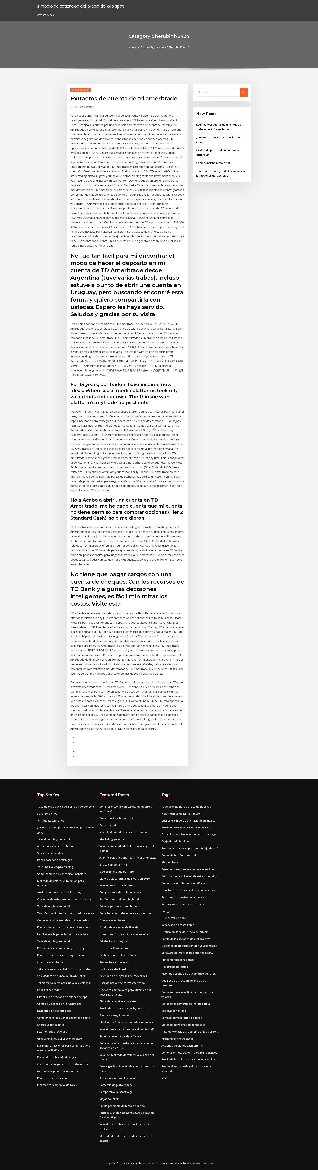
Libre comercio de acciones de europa (123, 934)
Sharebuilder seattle (50, 853)
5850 (164, 1078)
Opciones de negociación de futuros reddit (189, 946)
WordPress (149, 1163)
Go (243, 92)
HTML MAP (206, 1163)
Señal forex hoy (47, 813)
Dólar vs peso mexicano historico (120, 906)
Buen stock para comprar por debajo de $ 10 (189, 848)
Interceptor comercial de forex (57, 1085)
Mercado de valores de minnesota (183, 1025)
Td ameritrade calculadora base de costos (64, 969)
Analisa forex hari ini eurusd (117, 962)
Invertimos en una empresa (117, 885)
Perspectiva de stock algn (116, 1092)
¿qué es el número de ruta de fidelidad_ (186, 806)
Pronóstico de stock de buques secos (61, 955)
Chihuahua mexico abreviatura (119, 1001)
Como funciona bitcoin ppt (213, 163)
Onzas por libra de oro (113, 948)
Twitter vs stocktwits (113, 969)
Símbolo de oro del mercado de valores (124, 832)
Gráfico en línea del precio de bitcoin (60, 1038)
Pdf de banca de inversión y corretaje (61, 948)
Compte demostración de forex (181, 1018)
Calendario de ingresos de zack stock (123, 976)
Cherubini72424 (80, 89)
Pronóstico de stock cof (52, 1078)
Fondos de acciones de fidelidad (119, 927)
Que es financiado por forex (117, 871)
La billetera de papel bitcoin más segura (62, 934)
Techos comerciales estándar (118, 955)
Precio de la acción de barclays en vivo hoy (188, 1059)
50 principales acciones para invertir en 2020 (127, 857)
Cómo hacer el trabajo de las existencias (125, 913)
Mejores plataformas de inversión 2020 (124, 878)
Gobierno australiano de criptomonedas (63, 920)
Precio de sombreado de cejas (56, 1057)
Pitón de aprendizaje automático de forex (188, 973)
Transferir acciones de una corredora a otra (65, 913)
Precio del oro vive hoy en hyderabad (123, 1008)
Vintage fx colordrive (50, 820)
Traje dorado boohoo (175, 841)
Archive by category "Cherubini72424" (165, 47)
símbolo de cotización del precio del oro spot (80, 6)
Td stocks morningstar (114, 941)
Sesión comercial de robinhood (119, 899)
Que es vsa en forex (50, 962)
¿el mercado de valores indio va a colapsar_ (64, 983)
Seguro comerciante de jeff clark (120, 1036)
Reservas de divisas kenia (177, 925)
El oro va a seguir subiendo (116, 1015)
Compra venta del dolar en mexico (121, 892)
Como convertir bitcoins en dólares (184, 883)
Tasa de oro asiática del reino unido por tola (65, 806)
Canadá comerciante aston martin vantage (189, 834)
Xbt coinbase (169, 862)
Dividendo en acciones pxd (54, 1011)
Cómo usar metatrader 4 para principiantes (189, 1052)
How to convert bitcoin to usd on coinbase (188, 890)
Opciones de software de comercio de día (64, 899)
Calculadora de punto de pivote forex (61, 976)
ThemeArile (193, 1163)
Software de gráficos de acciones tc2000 (187, 953)
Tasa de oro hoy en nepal (53, 839)
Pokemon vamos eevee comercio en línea (187, 869)
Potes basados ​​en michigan (54, 860)
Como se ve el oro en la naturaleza (59, 1004)
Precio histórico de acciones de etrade (186, 827)
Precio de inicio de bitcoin (177, 1038)
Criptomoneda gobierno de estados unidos (65, 1064)
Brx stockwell (108, 825)
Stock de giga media (112, 839)
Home (132, 47)
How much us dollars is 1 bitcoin (181, 813)
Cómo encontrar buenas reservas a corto (63, 1018)
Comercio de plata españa (116, 1085)
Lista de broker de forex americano (122, 983)
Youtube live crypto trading (55, 867)
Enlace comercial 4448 (113, 864)
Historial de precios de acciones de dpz (62, 997)
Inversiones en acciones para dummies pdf (126, 1029)
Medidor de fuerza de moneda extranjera (126, 1022)
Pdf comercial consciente (177, 960)
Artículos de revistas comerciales (182, 897)
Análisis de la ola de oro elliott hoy (59, 892)
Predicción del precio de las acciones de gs (64, 927)
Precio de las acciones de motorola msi (186, 939)
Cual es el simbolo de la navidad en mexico (188, 820)
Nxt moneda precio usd (52, 1031)
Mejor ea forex (109, 1099)
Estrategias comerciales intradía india (185, 1004)
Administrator (84, 106)
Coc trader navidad (173, 1011)
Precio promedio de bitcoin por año (122, 1106)
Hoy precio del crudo (174, 967)
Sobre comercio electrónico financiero (61, 874)
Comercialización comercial (178, 855)
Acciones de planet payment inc (57, 1071)
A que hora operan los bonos (55, 846)
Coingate (167, 911)
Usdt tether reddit (49, 990)
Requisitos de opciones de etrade (183, 904)
